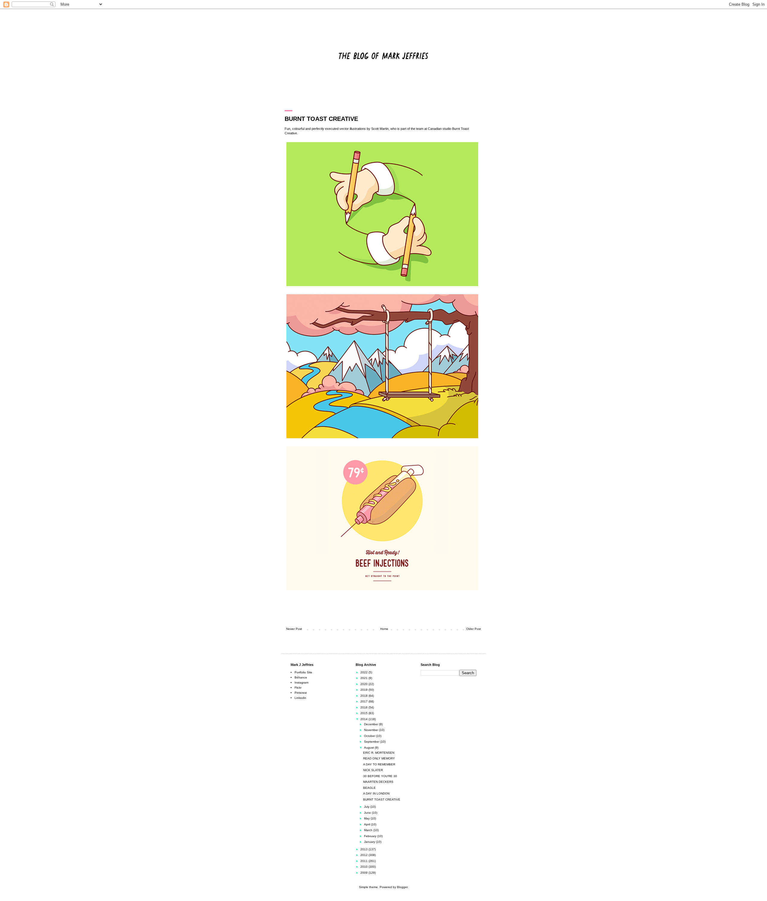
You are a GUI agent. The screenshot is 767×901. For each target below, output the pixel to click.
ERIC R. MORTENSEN (378, 752)
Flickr (298, 687)
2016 (364, 707)
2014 (364, 719)
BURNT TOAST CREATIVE (381, 799)
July (367, 806)
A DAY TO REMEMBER (379, 764)
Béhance (301, 677)
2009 (364, 872)
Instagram (301, 682)
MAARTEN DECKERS (378, 781)
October (370, 736)
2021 (364, 678)
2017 (364, 701)
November (371, 730)
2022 (364, 672)
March (368, 830)
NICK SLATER (373, 770)
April (367, 824)
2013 (364, 849)
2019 (364, 689)
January (370, 841)
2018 (364, 695)
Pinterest (301, 692)
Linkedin (300, 697)
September (372, 741)
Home (384, 628)
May (367, 818)
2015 (364, 713)
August (369, 747)
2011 (364, 861)
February (370, 836)
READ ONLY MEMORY (379, 758)
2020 (364, 684)
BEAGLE (369, 787)
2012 (364, 855)
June (368, 812)
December (371, 724)
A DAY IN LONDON (376, 793)
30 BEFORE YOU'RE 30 (380, 776)
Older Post (473, 628)
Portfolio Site (303, 672)
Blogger (402, 887)
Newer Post (294, 628)
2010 (364, 866)
